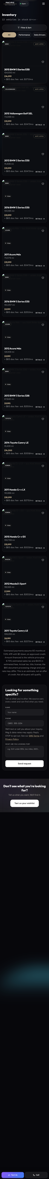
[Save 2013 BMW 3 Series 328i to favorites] (43, 372)
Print (33, 20)
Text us (34, 3)
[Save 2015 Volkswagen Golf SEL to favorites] (43, 107)
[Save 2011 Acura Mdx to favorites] (43, 231)
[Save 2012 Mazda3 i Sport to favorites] (43, 560)
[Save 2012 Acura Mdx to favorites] (43, 325)
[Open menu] (43, 4)
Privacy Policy (12, 739)
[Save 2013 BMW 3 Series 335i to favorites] (43, 154)
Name (7, 707)
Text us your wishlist (25, 803)
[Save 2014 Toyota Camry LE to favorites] (43, 419)
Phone (8, 718)
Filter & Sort (26, 27)
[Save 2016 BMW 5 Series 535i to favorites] (43, 184)
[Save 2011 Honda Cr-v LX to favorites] (43, 466)
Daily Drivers (39, 35)
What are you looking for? (17, 744)
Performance (24, 35)
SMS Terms (34, 735)
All (9, 35)
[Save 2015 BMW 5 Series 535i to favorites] (43, 62)
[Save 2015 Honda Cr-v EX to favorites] (43, 513)
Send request (24, 763)
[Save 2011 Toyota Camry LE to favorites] (43, 607)
